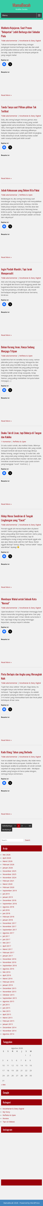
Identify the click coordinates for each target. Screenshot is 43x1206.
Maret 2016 (7, 978)
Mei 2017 (6, 942)
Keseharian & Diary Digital (30, 40)
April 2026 (7, 858)
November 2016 (9, 962)
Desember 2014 (9, 1027)
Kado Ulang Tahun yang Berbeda (16, 752)
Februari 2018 (8, 916)
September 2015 (10, 998)
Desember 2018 (9, 900)
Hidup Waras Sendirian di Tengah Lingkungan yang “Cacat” (17, 518)
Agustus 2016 (8, 969)
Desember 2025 (9, 871)
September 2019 (10, 890)
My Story (6, 1112)
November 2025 (9, 874)
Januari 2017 (8, 955)
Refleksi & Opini (25, 195)
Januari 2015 (8, 1024)
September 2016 (10, 965)
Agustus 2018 (8, 907)
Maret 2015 (7, 1017)
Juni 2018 (6, 913)
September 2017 (10, 929)
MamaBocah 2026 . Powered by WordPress (21, 1203)
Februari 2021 (8, 881)
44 (30, 825)
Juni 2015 (6, 1008)
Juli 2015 (6, 1004)
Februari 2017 (8, 952)
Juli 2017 (6, 936)
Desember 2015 (9, 988)
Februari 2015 (8, 1021)
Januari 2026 (8, 867)
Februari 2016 (8, 982)
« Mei (3, 1084)
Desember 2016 (9, 959)
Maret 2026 (7, 861)
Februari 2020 (8, 887)
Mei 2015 (6, 1011)
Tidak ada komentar (9, 40)
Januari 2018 (8, 920)
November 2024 (9, 877)
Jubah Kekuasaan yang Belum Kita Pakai (20, 190)
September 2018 (10, 903)
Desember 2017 (9, 923)
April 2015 (7, 1014)
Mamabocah (8, 1182)
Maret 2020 (7, 884)
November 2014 (9, 1030)
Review (6, 1118)
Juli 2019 (6, 894)
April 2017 (7, 946)
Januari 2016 (8, 985)
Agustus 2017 (8, 933)
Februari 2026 (8, 864)
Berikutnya (6, 829)
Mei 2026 (6, 854)
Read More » (6, 95)
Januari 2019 (8, 897)
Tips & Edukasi (9, 1121)
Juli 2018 (6, 910)
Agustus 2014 (8, 1034)
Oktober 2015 (8, 995)
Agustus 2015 (8, 1001)
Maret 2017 (7, 949)
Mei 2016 (6, 972)
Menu (5, 15)
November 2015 (9, 991)
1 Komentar (6, 441)
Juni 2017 (6, 939)
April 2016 (7, 975)
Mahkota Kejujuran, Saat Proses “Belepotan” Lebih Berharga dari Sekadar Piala (20, 32)
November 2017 (9, 926)
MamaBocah (22, 5)
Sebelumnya (7, 825)
